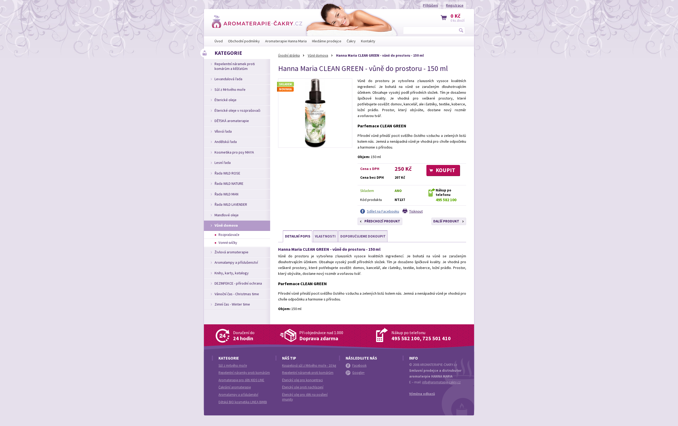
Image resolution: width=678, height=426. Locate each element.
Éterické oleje (226, 99)
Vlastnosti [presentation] (325, 236)
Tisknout (416, 211)
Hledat (461, 30)
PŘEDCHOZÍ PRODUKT (382, 221)
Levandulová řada (228, 79)
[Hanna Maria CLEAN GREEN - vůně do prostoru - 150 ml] (315, 113)
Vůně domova (318, 55)
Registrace (454, 5)
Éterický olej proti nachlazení (302, 387)
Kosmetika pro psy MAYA (234, 152)
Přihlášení (430, 5)
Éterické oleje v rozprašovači (237, 110)
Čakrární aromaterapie (234, 387)
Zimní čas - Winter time (232, 304)
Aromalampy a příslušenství (236, 262)
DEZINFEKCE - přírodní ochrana (238, 283)
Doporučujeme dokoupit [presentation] (363, 236)
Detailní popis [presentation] (297, 236)
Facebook (359, 365)
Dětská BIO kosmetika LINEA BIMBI (242, 402)
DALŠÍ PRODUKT (446, 221)
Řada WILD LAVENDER (231, 204)
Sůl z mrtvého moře (232, 365)
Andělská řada (226, 141)
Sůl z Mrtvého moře (230, 89)
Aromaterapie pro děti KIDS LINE (241, 380)
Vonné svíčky (227, 242)
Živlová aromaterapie (231, 252)
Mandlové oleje (227, 215)
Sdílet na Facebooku (383, 211)
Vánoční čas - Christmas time (237, 294)
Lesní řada (223, 162)
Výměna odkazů (422, 394)
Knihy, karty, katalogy (232, 273)
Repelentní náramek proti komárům (307, 372)
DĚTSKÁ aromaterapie (232, 120)
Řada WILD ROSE (227, 173)
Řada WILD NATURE (229, 183)
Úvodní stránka (289, 55)
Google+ (358, 372)
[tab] (297, 236)
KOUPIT (445, 170)
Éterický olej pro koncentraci (302, 380)
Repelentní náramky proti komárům (244, 372)
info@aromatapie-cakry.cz (441, 382)
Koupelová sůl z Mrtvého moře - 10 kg (309, 365)
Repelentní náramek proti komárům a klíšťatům (235, 66)
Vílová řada (223, 131)
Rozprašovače (228, 234)
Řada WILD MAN (226, 194)
